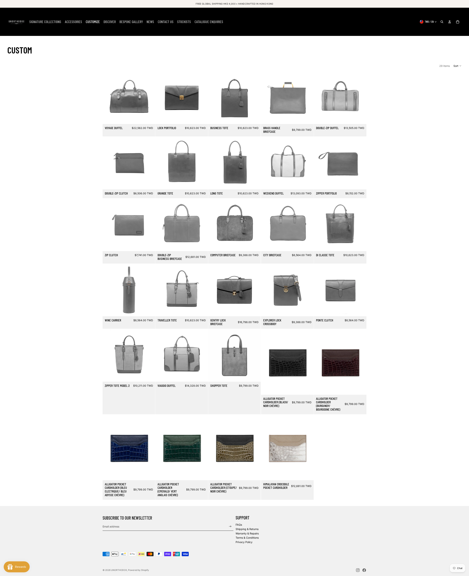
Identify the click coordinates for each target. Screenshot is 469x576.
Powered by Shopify (138, 570)
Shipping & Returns (247, 529)
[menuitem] (45, 22)
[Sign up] (230, 526)
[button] (457, 66)
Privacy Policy (244, 542)
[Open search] (442, 22)
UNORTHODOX (119, 570)
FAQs (239, 524)
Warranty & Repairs (247, 533)
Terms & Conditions (247, 537)
